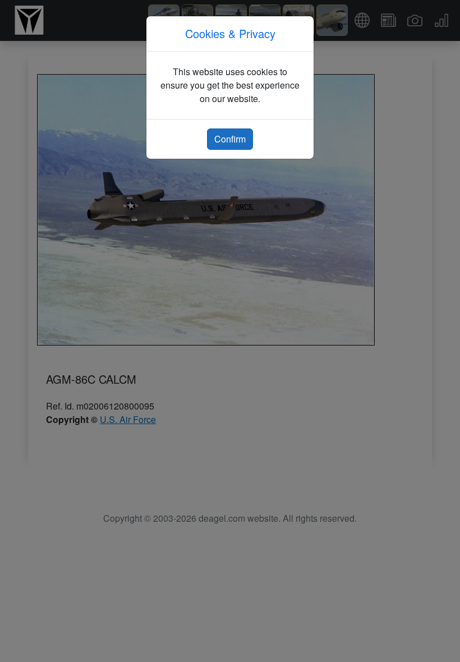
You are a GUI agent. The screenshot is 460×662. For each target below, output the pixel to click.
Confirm (230, 138)
